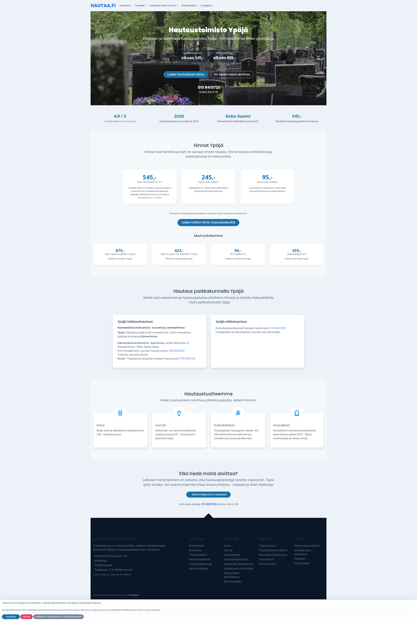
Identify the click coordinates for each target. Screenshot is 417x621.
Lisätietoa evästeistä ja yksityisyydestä (58, 616)
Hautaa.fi (134, 594)
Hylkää (26, 616)
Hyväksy (11, 616)
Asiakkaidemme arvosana (120, 121)
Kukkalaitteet (224, 425)
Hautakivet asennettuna (238, 564)
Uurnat (160, 425)
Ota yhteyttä (301, 563)
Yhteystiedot (196, 545)
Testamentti (266, 559)
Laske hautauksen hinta (185, 74)
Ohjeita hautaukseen (307, 545)
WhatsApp (100, 560)
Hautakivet (281, 425)
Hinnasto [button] (125, 5)
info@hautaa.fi (103, 565)
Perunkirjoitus (267, 564)
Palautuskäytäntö (199, 559)
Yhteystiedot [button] (188, 5)
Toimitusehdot (198, 555)
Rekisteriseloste (198, 568)
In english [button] (206, 5)
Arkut (100, 425)
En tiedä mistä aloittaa (232, 74)
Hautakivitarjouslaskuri (273, 550)
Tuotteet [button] (139, 5)
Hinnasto (299, 558)
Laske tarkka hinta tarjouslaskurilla (208, 222)
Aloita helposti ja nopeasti (209, 494)
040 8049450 (177, 350)
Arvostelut (195, 550)
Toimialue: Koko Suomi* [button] (163, 5)
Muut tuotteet (232, 581)
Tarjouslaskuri (268, 545)
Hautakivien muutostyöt (238, 568)
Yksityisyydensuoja (200, 564)
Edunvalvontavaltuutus (273, 555)
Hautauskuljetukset (236, 559)
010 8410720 (209, 87)
